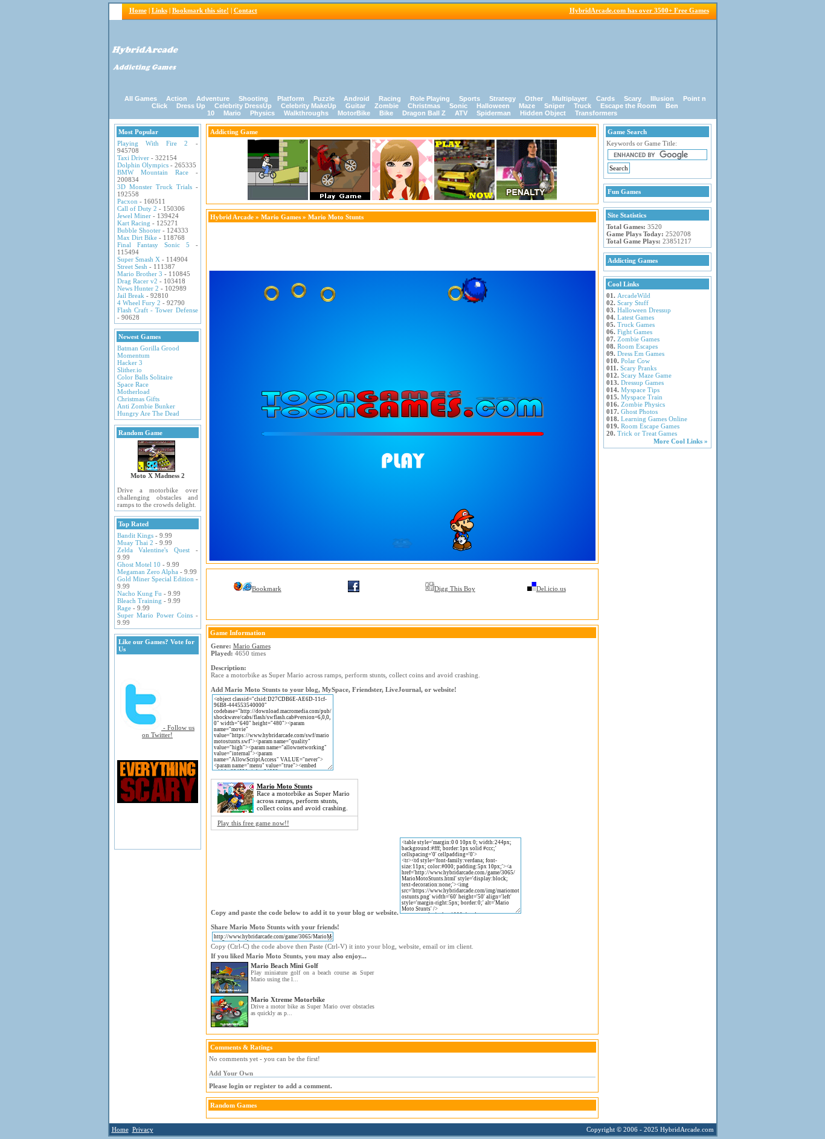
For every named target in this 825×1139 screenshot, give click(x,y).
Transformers (596, 113)
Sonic (458, 105)
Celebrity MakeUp (308, 105)
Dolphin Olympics (143, 165)
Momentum (133, 355)
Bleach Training (139, 600)
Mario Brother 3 (139, 273)
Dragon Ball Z (424, 113)
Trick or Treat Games (647, 433)
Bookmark (266, 588)
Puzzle (324, 98)
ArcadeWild (633, 295)
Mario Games (281, 217)
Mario (232, 113)
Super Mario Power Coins (155, 615)
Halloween (493, 105)
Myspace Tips (640, 389)
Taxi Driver (133, 157)
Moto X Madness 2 (157, 475)
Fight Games (634, 331)
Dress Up (190, 105)
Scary (632, 98)
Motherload (133, 391)
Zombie (386, 105)
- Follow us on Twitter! (168, 731)
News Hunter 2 (138, 288)
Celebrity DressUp (243, 105)
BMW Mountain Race (152, 172)
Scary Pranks (638, 368)
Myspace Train (642, 397)
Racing (390, 98)
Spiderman (494, 113)
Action (176, 98)
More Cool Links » (680, 441)
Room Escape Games (650, 426)
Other (534, 98)
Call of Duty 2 (137, 208)
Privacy (142, 1129)
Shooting (253, 98)
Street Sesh (132, 266)
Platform (290, 98)
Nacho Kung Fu (139, 593)
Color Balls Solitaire (145, 377)
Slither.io (129, 369)
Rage (124, 607)
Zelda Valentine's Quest (153, 549)
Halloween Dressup (644, 310)
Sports (469, 98)
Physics (262, 113)
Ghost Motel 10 (139, 564)
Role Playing (430, 98)
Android (357, 98)
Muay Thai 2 (135, 542)
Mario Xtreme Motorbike (288, 999)
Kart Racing (133, 223)
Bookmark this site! (200, 10)
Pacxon (127, 201)
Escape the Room (628, 105)
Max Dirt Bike (137, 237)
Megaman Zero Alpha (147, 571)
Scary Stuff (633, 302)
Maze (527, 105)
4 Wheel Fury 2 (139, 302)
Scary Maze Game (646, 375)
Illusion (662, 98)
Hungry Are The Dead (148, 413)
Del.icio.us (551, 588)
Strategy (502, 98)
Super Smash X (138, 259)
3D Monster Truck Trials (154, 186)
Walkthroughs (306, 113)
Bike (386, 113)
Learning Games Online (654, 418)
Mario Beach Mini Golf (284, 965)
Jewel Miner (134, 215)
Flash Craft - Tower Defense (157, 310)
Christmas (424, 105)
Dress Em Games (640, 353)
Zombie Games (638, 339)
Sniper (554, 105)
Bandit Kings (135, 535)
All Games (140, 98)
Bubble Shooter (139, 230)
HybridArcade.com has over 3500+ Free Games (639, 10)
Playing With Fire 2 (152, 143)
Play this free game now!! (253, 823)
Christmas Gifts (138, 398)
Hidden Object (543, 113)
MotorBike (354, 113)
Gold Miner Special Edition (155, 578)
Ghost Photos (639, 411)
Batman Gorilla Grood (148, 348)
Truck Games (636, 324)
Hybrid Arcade (232, 217)
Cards (605, 98)
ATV (461, 113)
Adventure (213, 98)
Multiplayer (569, 98)
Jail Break (130, 295)
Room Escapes (637, 346)
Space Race (133, 384)
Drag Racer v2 (137, 281)
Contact (245, 10)
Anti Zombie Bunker (146, 406)
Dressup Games (642, 382)
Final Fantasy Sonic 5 (153, 244)
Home (138, 10)
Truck (582, 105)
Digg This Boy (454, 588)
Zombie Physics (643, 404)
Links (159, 10)
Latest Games (635, 317)
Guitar (355, 105)
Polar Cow (635, 360)
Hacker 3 (130, 362)
